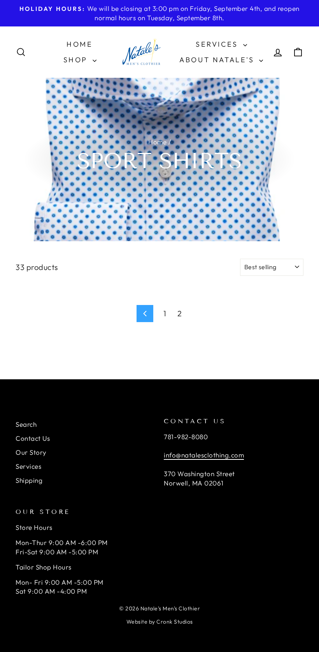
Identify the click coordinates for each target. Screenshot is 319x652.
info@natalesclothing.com (204, 455)
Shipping (29, 480)
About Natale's (218, 59)
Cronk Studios (174, 621)
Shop (77, 59)
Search (26, 424)
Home (80, 44)
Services (218, 44)
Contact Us (33, 438)
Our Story (31, 452)
